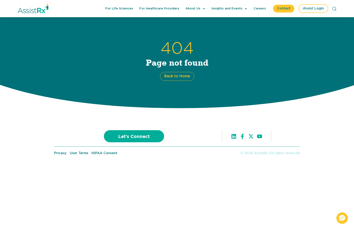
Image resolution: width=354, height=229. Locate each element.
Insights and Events (227, 8)
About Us (192, 8)
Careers (260, 8)
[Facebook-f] (242, 136)
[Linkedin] (233, 136)
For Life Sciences (119, 8)
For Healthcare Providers (159, 8)
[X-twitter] (251, 136)
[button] (342, 218)
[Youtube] (259, 136)
